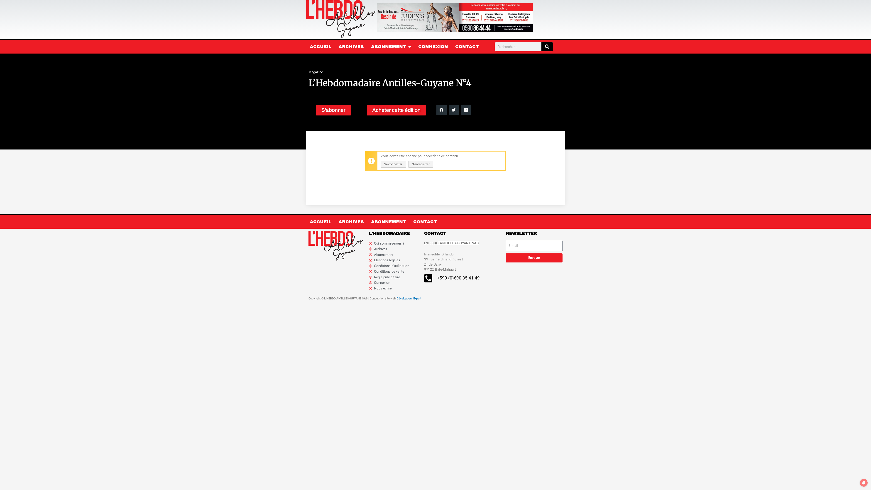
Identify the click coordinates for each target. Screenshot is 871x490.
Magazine (315, 72)
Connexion (433, 46)
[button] (441, 110)
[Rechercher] (547, 46)
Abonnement (388, 46)
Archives (351, 46)
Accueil (320, 46)
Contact (467, 46)
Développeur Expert (408, 298)
